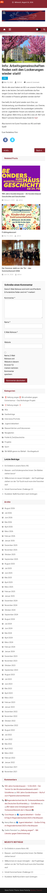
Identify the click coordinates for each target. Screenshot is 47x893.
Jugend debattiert (12, 424)
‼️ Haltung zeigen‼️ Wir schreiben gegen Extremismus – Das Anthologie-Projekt (21, 399)
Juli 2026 (8, 513)
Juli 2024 (8, 624)
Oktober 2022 (10, 721)
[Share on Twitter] (12, 141)
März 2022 (9, 753)
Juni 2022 (8, 739)
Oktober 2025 (10, 554)
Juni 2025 (8, 573)
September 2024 (11, 615)
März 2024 (9, 642)
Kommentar (9, 298)
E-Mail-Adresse (11, 332)
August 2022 (10, 730)
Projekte (8, 442)
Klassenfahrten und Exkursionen (17, 428)
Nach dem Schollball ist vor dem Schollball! (40, 150)
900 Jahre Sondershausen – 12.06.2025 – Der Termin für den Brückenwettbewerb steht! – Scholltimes (23, 789)
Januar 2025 (10, 596)
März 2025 (9, 587)
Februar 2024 (10, 647)
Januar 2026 (10, 541)
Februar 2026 (10, 536)
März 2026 (9, 531)
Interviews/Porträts (12, 419)
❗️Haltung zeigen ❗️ (13, 405)
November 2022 (11, 716)
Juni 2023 (8, 684)
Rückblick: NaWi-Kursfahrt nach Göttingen (21, 494)
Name (7, 322)
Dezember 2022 (11, 712)
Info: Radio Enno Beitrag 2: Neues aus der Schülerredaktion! (9, 150)
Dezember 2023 (11, 656)
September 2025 (11, 559)
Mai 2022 (8, 744)
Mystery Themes (36, 890)
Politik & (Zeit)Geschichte (14, 437)
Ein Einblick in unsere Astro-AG (17, 466)
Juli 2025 (8, 568)
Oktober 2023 (10, 665)
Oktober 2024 (10, 610)
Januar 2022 (10, 762)
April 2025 (9, 582)
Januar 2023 (10, 707)
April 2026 (9, 527)
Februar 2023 (10, 702)
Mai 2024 (8, 633)
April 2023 (9, 693)
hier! (36, 118)
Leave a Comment (32, 82)
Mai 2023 (8, 689)
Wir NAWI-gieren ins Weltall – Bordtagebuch (22, 451)
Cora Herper (9, 815)
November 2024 (11, 605)
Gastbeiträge (10, 414)
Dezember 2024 (11, 601)
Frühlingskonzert (9, 232)
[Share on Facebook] (5, 141)
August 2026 (10, 508)
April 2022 (9, 749)
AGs (4, 78)
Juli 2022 (8, 735)
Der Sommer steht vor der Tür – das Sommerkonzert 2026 (16, 269)
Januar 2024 (10, 651)
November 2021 (11, 772)
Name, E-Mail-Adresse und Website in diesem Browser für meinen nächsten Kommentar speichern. (11, 365)
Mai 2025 (8, 578)
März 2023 (9, 698)
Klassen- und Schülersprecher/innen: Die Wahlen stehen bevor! (24, 472)
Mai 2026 (8, 522)
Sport (7, 447)
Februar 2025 (10, 591)
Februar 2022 (10, 758)
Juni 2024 (8, 628)
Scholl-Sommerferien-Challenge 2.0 (19, 489)
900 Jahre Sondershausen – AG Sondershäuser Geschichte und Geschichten (21, 195)
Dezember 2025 (11, 545)
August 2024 (10, 619)
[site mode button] (38, 29)
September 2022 (11, 725)
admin (19, 82)
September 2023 (11, 670)
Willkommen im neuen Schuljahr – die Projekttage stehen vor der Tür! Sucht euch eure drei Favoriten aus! (24, 481)
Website (7, 342)
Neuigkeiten (9, 433)
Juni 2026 (8, 518)
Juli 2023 (8, 679)
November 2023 (11, 661)
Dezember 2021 (11, 767)
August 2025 (10, 564)
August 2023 (10, 675)
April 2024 (9, 638)
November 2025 (11, 550)
